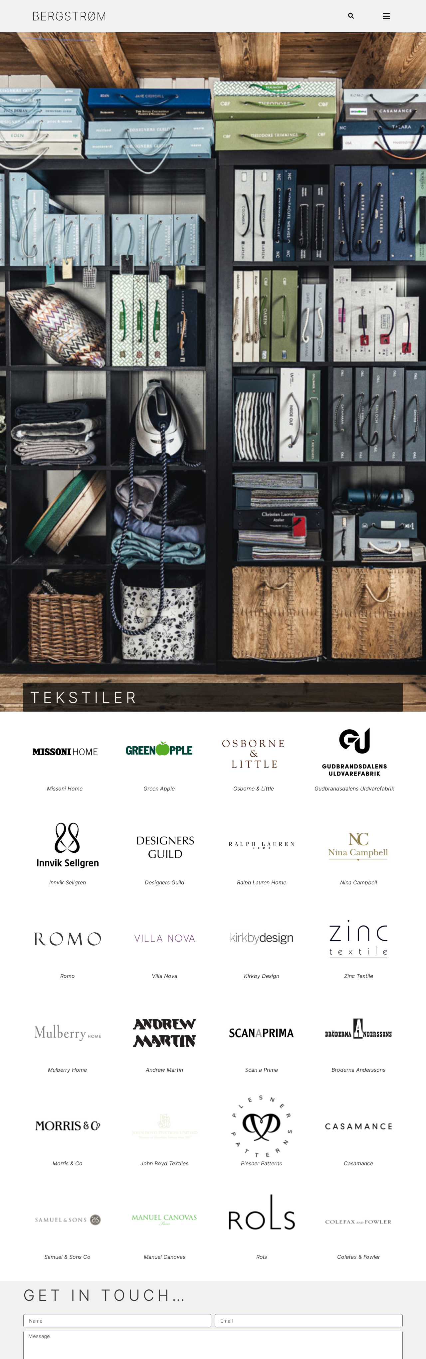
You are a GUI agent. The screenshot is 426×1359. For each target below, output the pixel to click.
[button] (351, 16)
